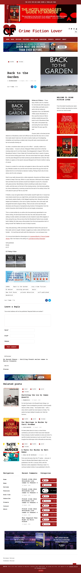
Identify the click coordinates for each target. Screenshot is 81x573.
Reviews (18, 39)
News (12, 39)
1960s (8, 286)
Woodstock (9, 295)
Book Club (34, 39)
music (34, 289)
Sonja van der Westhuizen (29, 455)
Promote (51, 39)
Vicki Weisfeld (27, 427)
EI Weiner (9, 289)
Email (6, 335)
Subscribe (43, 39)
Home (7, 39)
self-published (43, 292)
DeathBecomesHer (13, 80)
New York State (11, 292)
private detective (27, 292)
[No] (79, 569)
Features (26, 39)
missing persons (22, 289)
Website (7, 341)
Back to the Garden (20, 286)
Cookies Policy (8, 561)
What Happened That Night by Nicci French (30, 519)
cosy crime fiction (38, 286)
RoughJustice (26, 400)
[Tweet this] (35, 86)
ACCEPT (41, 570)
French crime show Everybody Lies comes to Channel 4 (30, 481)
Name (6, 330)
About (64, 39)
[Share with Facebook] (32, 86)
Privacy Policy (8, 558)
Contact (58, 39)
